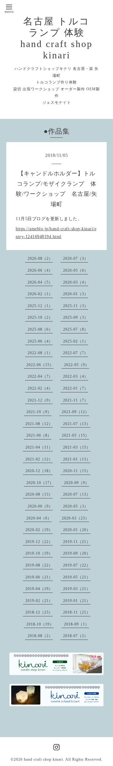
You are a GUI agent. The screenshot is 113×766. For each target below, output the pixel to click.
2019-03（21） (76, 589)
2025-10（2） (40, 317)
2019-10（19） (39, 553)
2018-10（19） (40, 624)
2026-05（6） (75, 270)
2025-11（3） (75, 306)
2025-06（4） (40, 341)
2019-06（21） (39, 577)
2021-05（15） (75, 435)
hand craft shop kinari (43, 759)
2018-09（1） (76, 624)
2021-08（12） (39, 424)
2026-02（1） (40, 294)
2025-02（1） (75, 341)
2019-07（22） (76, 565)
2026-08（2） (40, 258)
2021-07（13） (76, 424)
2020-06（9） (40, 506)
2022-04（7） (40, 376)
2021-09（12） (75, 412)
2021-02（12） (39, 459)
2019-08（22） (39, 565)
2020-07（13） (76, 494)
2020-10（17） (40, 483)
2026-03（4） (75, 282)
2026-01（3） (75, 294)
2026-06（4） (40, 270)
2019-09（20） (76, 553)
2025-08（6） (40, 329)
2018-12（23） (39, 612)
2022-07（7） (75, 353)
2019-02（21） (39, 600)
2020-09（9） (76, 483)
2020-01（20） (76, 530)
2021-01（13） (76, 459)
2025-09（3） (75, 317)
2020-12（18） (39, 471)
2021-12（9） (40, 400)
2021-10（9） (38, 412)
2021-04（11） (39, 447)
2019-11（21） (76, 542)
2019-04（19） (39, 589)
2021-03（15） (76, 447)
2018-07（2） (75, 636)
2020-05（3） (75, 506)
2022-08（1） (40, 353)
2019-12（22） (39, 542)
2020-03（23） (75, 518)
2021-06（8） (38, 435)
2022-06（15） (40, 365)
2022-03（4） (75, 376)
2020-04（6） (38, 518)
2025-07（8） (75, 329)
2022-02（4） (40, 388)
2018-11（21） (76, 612)
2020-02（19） (39, 530)
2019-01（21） (76, 600)
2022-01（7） (75, 388)
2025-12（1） (40, 306)
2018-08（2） (40, 636)
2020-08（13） (39, 494)
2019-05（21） (76, 577)
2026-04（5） (40, 282)
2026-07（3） (75, 258)
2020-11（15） (76, 471)
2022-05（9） (76, 365)
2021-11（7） (75, 400)
